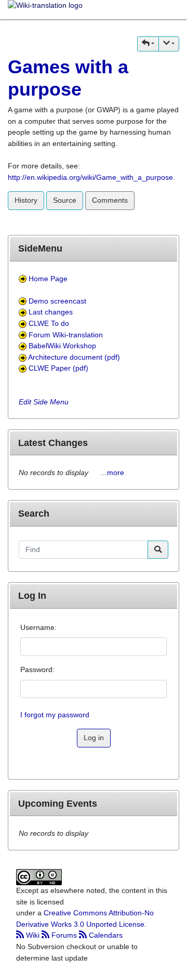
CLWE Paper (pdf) (58, 368)
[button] (148, 43)
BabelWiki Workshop (62, 345)
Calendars (105, 935)
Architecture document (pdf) (74, 357)
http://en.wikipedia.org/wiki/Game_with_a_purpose (90, 177)
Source (64, 200)
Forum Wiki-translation (66, 335)
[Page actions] (168, 43)
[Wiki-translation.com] (45, 9)
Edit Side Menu (44, 402)
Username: (38, 627)
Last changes (51, 312)
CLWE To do (49, 323)
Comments (110, 200)
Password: (37, 669)
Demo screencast (57, 301)
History (26, 200)
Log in (94, 737)
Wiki (33, 935)
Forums (64, 935)
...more (112, 472)
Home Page (48, 278)
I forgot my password (54, 715)
